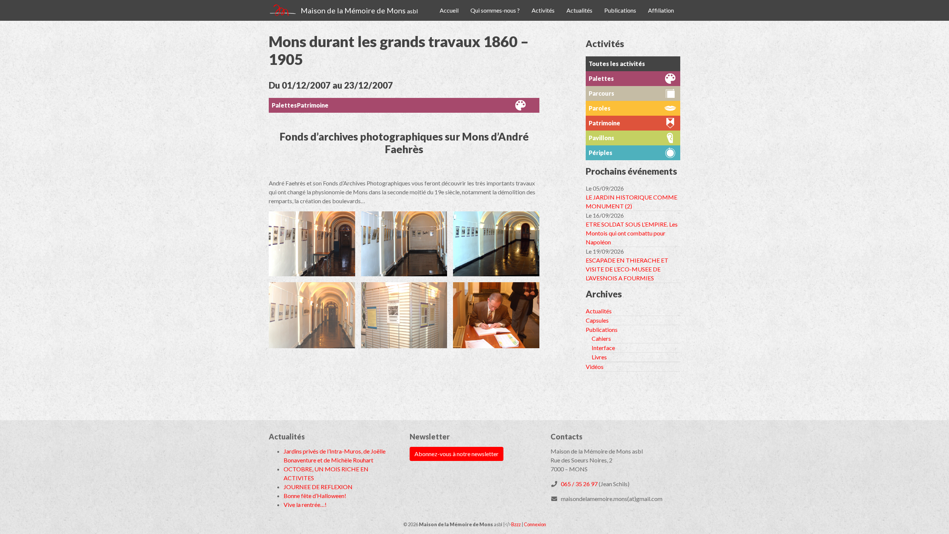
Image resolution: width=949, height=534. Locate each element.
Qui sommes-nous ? (495, 10)
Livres (599, 356)
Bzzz (516, 524)
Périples (600, 152)
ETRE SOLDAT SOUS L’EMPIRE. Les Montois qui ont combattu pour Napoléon (632, 233)
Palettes (284, 105)
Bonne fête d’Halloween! (315, 495)
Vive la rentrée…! (305, 504)
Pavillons (601, 137)
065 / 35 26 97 (579, 483)
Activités (543, 10)
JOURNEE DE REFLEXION (318, 486)
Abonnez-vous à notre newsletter (456, 453)
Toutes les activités (617, 63)
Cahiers (601, 338)
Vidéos (595, 366)
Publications (620, 10)
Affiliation (661, 10)
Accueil (449, 10)
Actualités (579, 10)
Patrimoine (312, 105)
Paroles (600, 108)
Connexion (535, 524)
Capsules (597, 320)
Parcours (601, 93)
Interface (603, 347)
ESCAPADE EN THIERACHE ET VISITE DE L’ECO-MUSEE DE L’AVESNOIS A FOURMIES (627, 269)
